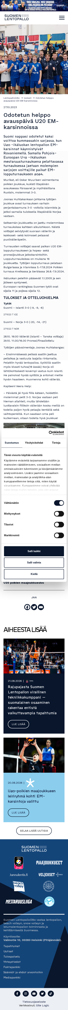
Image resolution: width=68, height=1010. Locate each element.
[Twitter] (34, 607)
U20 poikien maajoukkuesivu (23, 582)
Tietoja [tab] (56, 442)
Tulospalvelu (11, 956)
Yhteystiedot (12, 961)
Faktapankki (11, 967)
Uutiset (8, 951)
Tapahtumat (11, 946)
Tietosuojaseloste (34, 1001)
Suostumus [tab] (12, 442)
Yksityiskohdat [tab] (34, 442)
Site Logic (42, 1005)
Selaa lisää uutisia (34, 830)
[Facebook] (27, 607)
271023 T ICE (10, 314)
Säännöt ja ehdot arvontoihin (23, 972)
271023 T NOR (11, 328)
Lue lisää (18, 724)
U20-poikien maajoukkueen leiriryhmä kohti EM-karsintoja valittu (32, 796)
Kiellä (34, 573)
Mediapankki (11, 977)
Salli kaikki (34, 551)
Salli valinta (34, 562)
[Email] (41, 607)
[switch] (59, 514)
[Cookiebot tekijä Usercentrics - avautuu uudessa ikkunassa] (49, 433)
